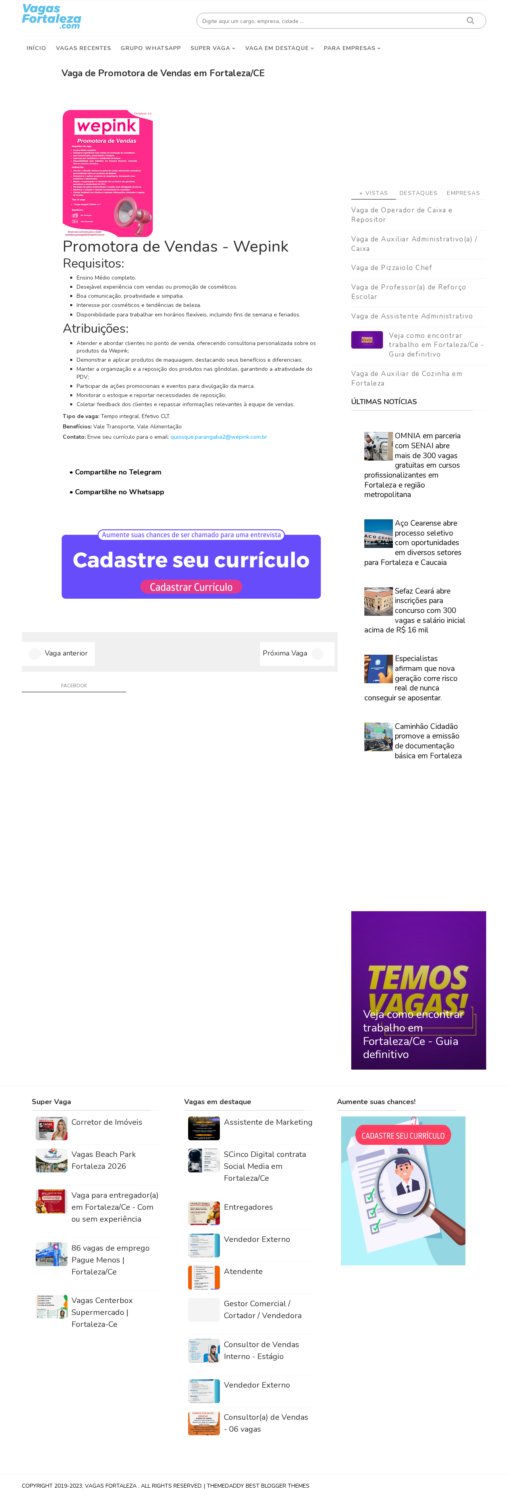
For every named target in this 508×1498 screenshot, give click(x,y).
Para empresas (349, 48)
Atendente (243, 1271)
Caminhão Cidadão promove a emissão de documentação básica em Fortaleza (428, 741)
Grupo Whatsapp (151, 48)
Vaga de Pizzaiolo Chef (391, 267)
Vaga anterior (66, 653)
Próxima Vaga (285, 653)
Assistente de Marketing (268, 1122)
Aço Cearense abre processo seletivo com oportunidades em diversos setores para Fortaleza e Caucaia (413, 543)
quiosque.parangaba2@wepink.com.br (219, 437)
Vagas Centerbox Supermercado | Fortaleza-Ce (102, 1312)
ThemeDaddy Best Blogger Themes (258, 1486)
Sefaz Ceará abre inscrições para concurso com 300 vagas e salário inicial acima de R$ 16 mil (415, 611)
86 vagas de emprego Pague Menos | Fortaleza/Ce (110, 1260)
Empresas (463, 193)
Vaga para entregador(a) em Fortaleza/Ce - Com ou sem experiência (115, 1207)
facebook (74, 685)
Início (36, 48)
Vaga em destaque (277, 48)
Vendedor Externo (257, 1239)
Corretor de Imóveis (106, 1122)
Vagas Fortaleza (111, 1486)
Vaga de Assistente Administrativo (412, 316)
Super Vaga (210, 48)
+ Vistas (374, 193)
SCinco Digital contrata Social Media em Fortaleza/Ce (265, 1166)
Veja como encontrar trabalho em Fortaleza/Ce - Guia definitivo (436, 345)
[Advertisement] (418, 119)
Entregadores (248, 1207)
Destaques (419, 193)
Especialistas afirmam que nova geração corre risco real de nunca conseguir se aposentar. (411, 678)
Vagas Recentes (83, 48)
